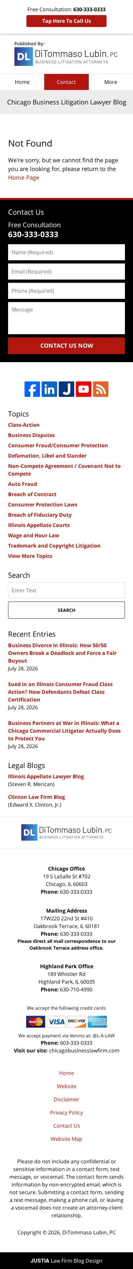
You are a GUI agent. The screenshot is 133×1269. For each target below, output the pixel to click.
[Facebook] (32, 389)
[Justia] (66, 389)
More (110, 81)
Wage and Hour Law (33, 535)
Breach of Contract (32, 494)
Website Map (66, 1138)
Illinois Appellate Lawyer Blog (46, 776)
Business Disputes (31, 435)
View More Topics (30, 555)
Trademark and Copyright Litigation (54, 545)
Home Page (23, 177)
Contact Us (66, 1125)
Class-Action (24, 424)
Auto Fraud (22, 483)
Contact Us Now (66, 345)
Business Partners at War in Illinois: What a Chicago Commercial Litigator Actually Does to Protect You (64, 730)
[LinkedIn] (49, 389)
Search (67, 610)
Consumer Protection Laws (42, 504)
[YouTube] (83, 389)
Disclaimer (66, 1099)
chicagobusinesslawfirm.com (84, 1050)
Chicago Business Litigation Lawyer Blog (66, 54)
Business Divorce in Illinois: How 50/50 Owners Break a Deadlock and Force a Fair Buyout (62, 653)
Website (67, 1086)
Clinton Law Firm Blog (36, 796)
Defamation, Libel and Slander (47, 455)
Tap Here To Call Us (66, 20)
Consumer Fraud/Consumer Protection (58, 445)
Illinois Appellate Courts (39, 525)
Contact (66, 81)
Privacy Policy (66, 1112)
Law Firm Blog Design (66, 1260)
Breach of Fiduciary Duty (40, 514)
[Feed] (100, 389)
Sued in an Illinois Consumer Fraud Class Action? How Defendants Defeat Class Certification (60, 692)
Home (22, 81)
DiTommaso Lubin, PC (89, 1232)
